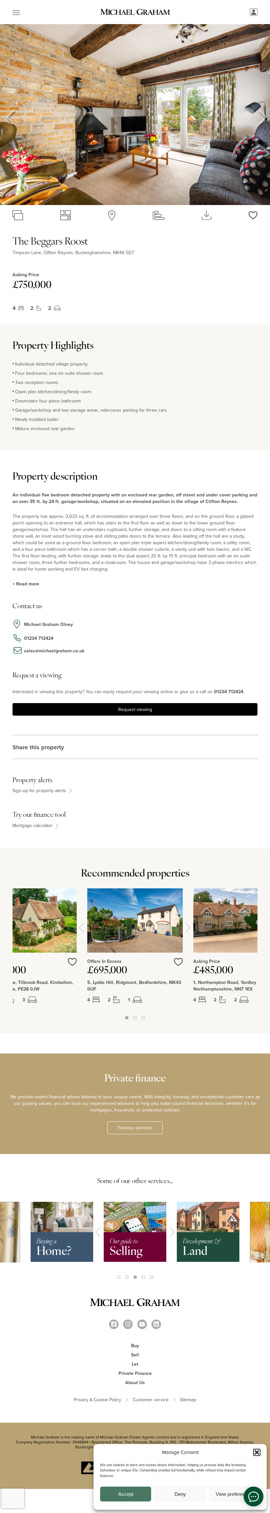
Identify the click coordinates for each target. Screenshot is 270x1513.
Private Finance (135, 1373)
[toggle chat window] (253, 1496)
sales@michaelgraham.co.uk (54, 650)
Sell (135, 1354)
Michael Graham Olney (48, 624)
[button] (257, 1452)
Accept (125, 1494)
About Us (135, 1382)
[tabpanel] (135, 951)
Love (178, 962)
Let (135, 1364)
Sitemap (188, 1399)
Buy (135, 1345)
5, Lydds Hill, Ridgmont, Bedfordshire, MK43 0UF (134, 985)
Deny (180, 1494)
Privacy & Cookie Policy (97, 1399)
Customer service (151, 1399)
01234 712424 (228, 691)
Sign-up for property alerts (40, 790)
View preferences (234, 1494)
